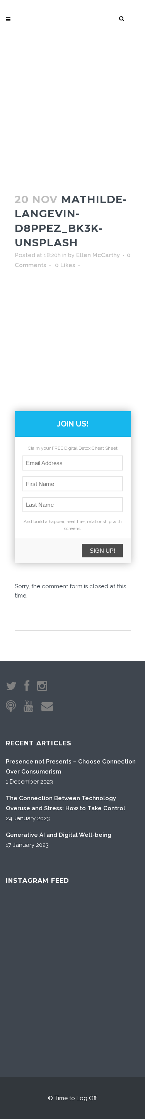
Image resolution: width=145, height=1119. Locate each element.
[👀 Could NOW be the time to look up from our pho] (117, 920)
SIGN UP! (102, 550)
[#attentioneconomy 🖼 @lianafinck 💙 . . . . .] (27, 1010)
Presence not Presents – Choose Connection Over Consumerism (71, 766)
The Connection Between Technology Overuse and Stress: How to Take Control (65, 803)
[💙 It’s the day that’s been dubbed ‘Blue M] (72, 1010)
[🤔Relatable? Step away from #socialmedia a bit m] (117, 965)
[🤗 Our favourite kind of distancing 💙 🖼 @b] (72, 920)
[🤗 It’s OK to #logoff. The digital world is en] (72, 965)
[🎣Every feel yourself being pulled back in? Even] (27, 920)
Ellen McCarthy (98, 255)
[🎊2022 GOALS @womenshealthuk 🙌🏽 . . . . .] (117, 1010)
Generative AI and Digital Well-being (58, 834)
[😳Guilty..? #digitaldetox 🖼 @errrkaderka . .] (27, 965)
